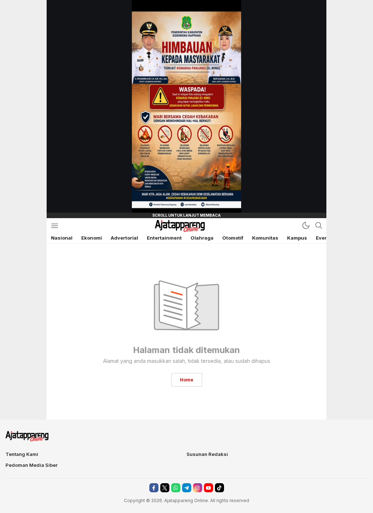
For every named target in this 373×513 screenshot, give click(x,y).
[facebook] (153, 487)
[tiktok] (219, 487)
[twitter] (164, 487)
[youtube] (208, 487)
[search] (318, 225)
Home (186, 379)
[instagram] (197, 487)
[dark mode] (306, 225)
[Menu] (54, 225)
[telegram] (186, 487)
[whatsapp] (175, 487)
